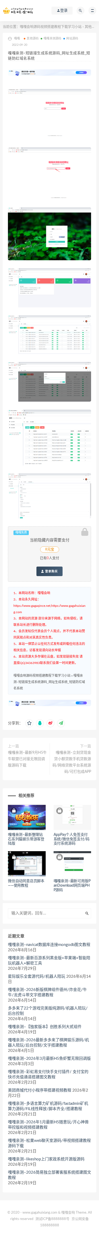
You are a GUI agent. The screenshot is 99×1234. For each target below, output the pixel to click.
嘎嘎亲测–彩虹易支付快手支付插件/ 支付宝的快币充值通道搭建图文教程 (48, 1074)
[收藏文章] (29, 723)
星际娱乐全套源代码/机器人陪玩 (36, 977)
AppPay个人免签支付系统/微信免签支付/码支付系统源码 (71, 839)
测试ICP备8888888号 (52, 1219)
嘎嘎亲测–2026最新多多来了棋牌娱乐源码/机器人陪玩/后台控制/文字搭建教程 (48, 1042)
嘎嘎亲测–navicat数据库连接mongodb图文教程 (49, 945)
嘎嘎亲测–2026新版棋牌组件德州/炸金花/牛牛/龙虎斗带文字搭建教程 (47, 992)
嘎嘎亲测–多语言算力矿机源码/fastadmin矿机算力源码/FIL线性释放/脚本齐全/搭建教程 (48, 1106)
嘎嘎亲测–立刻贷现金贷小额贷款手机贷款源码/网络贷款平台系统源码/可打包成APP (72, 762)
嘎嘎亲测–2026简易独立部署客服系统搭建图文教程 (49, 1175)
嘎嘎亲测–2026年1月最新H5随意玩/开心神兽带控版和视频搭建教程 (48, 1124)
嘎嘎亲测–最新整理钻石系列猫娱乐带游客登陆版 (26, 839)
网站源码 (72, 38)
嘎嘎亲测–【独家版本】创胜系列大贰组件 (45, 1027)
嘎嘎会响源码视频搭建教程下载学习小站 (51, 27)
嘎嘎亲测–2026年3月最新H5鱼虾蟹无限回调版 (49, 1059)
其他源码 (91, 27)
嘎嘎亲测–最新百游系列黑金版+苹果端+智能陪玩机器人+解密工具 (49, 960)
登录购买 (51, 571)
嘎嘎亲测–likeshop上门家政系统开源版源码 (46, 1159)
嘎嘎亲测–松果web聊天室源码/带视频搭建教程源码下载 (49, 1143)
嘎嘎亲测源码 (52, 38)
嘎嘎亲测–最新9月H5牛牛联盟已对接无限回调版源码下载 (27, 759)
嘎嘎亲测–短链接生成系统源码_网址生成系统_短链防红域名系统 (49, 682)
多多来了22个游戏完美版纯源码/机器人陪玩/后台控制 (48, 1011)
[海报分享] (61, 723)
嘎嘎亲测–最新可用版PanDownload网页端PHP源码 (72, 885)
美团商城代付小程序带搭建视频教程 (39, 1090)
